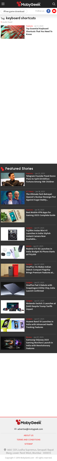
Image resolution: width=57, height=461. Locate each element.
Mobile (29, 246)
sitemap (29, 444)
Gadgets (29, 227)
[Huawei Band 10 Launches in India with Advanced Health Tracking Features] (13, 325)
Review (29, 337)
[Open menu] (3, 4)
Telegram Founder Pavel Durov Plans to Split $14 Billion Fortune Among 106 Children (41, 179)
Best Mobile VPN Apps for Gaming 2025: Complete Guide (40, 214)
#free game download (13, 11)
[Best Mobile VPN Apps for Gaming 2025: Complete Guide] (13, 216)
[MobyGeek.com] (28, 4)
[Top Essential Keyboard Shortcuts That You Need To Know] (13, 32)
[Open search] (54, 4)
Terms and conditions (28, 439)
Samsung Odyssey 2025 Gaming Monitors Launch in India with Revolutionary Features (39, 344)
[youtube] (54, 11)
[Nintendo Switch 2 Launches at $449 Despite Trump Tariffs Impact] (13, 307)
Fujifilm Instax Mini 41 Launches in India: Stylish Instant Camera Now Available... (38, 235)
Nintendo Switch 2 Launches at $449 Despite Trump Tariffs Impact (41, 306)
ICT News (30, 191)
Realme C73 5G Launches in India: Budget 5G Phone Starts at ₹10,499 (40, 251)
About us (28, 435)
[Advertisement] (28, 69)
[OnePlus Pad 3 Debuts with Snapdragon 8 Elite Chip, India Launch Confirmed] (13, 288)
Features (29, 26)
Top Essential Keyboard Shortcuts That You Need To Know (39, 31)
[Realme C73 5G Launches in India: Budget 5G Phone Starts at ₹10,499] (13, 252)
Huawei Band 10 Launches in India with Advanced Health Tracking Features (39, 324)
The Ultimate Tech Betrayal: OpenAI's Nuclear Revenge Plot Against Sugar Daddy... (41, 197)
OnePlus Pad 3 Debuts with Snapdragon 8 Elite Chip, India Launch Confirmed (40, 288)
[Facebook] (48, 11)
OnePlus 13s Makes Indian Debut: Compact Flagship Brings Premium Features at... (40, 270)
